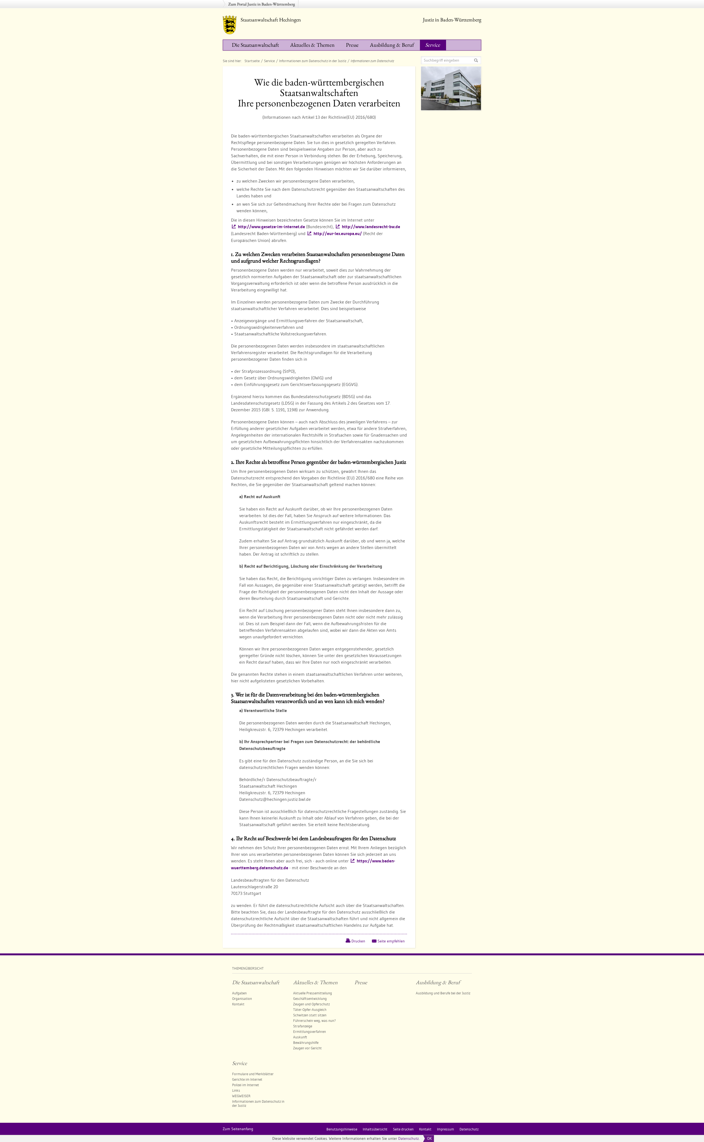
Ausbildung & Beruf (392, 44)
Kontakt (238, 1004)
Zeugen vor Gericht (307, 1048)
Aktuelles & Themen (312, 44)
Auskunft (300, 1037)
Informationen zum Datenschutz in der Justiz (312, 61)
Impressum (445, 1129)
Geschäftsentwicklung (310, 998)
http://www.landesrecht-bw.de (371, 227)
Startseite (252, 61)
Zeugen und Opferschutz (311, 1004)
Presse (352, 44)
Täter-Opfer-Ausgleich (309, 1009)
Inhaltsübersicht (375, 1129)
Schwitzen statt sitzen (309, 1015)
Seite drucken (403, 1129)
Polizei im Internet (245, 1085)
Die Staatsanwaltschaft (255, 44)
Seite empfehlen (391, 941)
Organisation (242, 998)
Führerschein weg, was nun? (314, 1020)
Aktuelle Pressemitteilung (312, 993)
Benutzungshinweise (341, 1129)
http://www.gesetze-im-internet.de (271, 227)
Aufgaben (239, 993)
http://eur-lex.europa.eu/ (338, 233)
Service (432, 44)
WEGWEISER (241, 1096)
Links (236, 1090)
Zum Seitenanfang (238, 1128)
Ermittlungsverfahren (309, 1031)
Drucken (358, 941)
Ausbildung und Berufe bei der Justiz (443, 993)
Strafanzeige (302, 1026)
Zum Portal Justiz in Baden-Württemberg (261, 4)
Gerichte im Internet (247, 1079)
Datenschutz (408, 1138)
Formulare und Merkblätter (253, 1074)
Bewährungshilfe (305, 1042)
